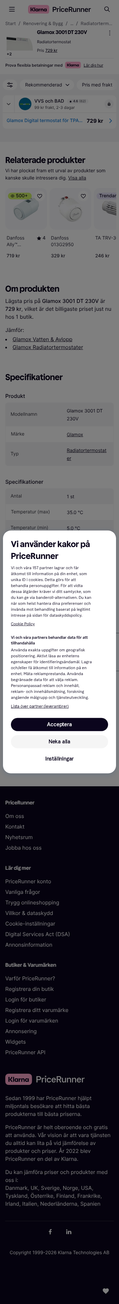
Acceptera (59, 724)
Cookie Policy (23, 624)
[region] (59, 652)
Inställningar (59, 759)
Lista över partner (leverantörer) (39, 706)
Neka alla (59, 741)
